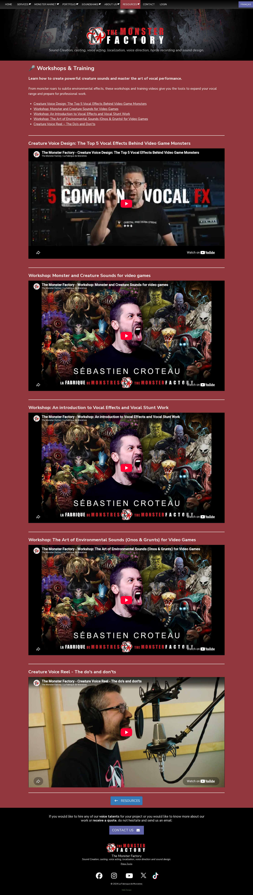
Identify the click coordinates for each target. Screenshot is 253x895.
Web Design (126, 890)
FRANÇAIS (246, 4)
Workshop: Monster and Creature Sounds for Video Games (76, 109)
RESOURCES (130, 801)
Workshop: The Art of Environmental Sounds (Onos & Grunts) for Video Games (91, 119)
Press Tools (126, 863)
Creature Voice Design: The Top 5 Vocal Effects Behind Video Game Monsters (90, 104)
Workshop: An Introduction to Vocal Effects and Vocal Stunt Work (82, 114)
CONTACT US (123, 830)
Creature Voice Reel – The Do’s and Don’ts (64, 124)
